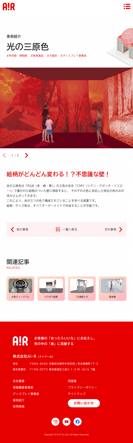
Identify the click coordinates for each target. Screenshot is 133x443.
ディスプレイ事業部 (26, 393)
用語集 (72, 381)
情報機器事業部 (23, 387)
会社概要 (19, 381)
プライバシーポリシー (82, 387)
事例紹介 (19, 400)
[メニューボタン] (127, 6)
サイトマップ (77, 393)
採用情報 (19, 406)
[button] (26, 155)
